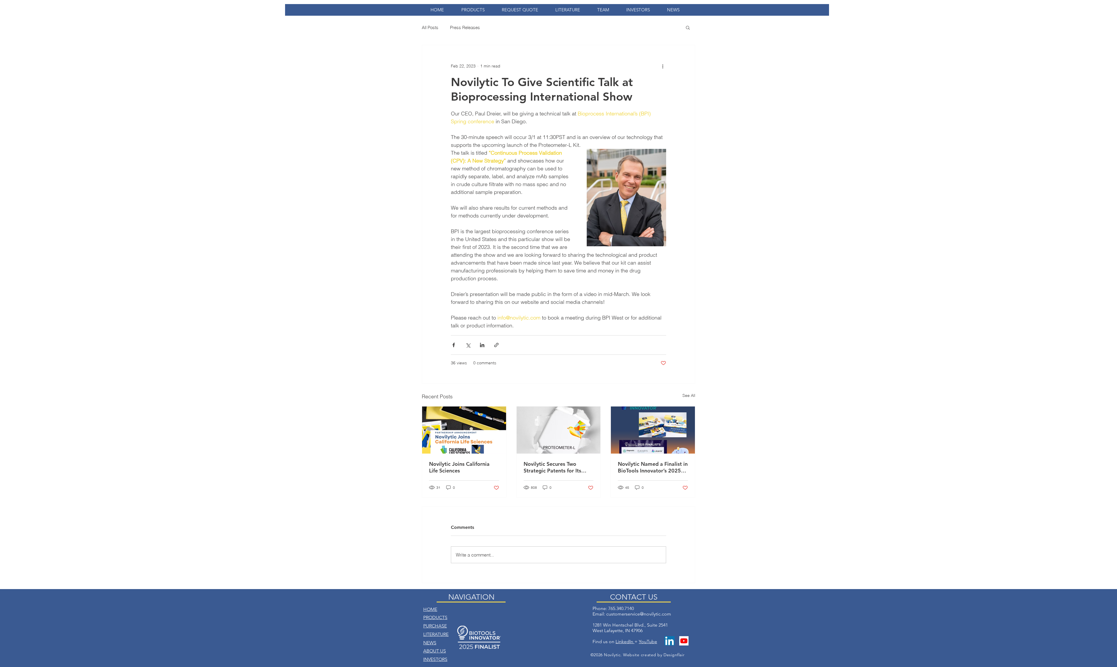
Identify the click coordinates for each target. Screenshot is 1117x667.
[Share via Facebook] (453, 345)
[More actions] (662, 66)
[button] (688, 27)
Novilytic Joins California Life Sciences (459, 467)
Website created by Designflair (653, 654)
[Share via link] (496, 345)
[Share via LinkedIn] (482, 345)
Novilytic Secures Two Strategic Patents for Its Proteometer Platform (552, 467)
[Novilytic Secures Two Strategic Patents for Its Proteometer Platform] (559, 430)
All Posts (430, 27)
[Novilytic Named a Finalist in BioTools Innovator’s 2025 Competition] (653, 430)
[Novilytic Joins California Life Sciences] (464, 430)
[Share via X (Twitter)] (468, 345)
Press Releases (465, 27)
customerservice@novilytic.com (638, 614)
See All (688, 395)
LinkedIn (625, 641)
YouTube (648, 641)
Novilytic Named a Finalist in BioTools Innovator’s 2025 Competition (653, 467)
